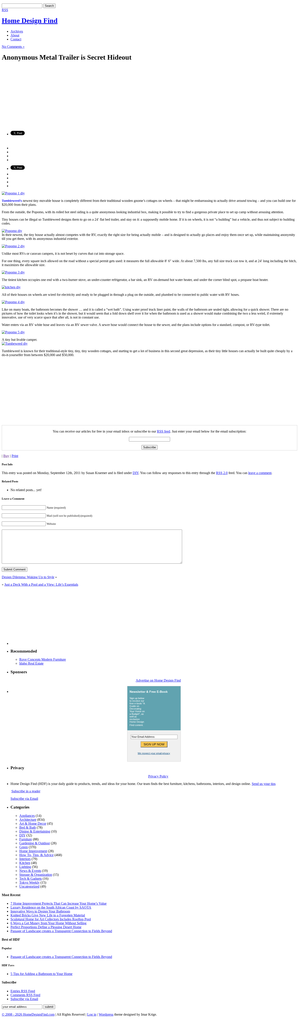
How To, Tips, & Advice (36, 855)
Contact (16, 39)
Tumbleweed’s (12, 201)
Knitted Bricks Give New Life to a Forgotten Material (48, 915)
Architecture (27, 819)
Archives (17, 31)
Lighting (25, 867)
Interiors (25, 859)
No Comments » (13, 46)
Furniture (25, 839)
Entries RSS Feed (23, 991)
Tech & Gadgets (30, 878)
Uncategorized (29, 886)
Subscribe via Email (24, 798)
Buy (6, 456)
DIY (136, 473)
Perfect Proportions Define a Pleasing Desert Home (46, 927)
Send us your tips (264, 784)
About (15, 35)
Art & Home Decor (32, 823)
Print (15, 456)
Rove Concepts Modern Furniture (42, 659)
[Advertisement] (133, 96)
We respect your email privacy (154, 753)
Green (23, 847)
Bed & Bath (27, 827)
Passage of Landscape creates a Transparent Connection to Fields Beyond (61, 931)
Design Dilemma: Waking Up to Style (28, 577)
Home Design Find (30, 20)
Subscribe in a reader (25, 791)
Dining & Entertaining (34, 831)
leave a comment (259, 473)
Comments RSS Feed (25, 995)
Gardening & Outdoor (34, 843)
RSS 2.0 (222, 473)
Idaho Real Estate (31, 663)
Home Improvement (33, 851)
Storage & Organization (35, 874)
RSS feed (163, 431)
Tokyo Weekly (29, 882)
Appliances (27, 815)
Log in (91, 1014)
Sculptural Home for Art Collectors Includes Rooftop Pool (51, 919)
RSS (5, 10)
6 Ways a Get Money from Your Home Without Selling (48, 923)
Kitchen (24, 863)
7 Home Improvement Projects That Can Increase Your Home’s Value (59, 903)
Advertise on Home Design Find (158, 680)
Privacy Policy (158, 776)
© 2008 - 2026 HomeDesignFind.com (28, 1014)
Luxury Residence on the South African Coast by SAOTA (51, 907)
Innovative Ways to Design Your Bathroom (40, 911)
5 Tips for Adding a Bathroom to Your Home (41, 974)
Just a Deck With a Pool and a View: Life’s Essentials (41, 584)
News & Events (30, 871)
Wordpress (106, 1014)
